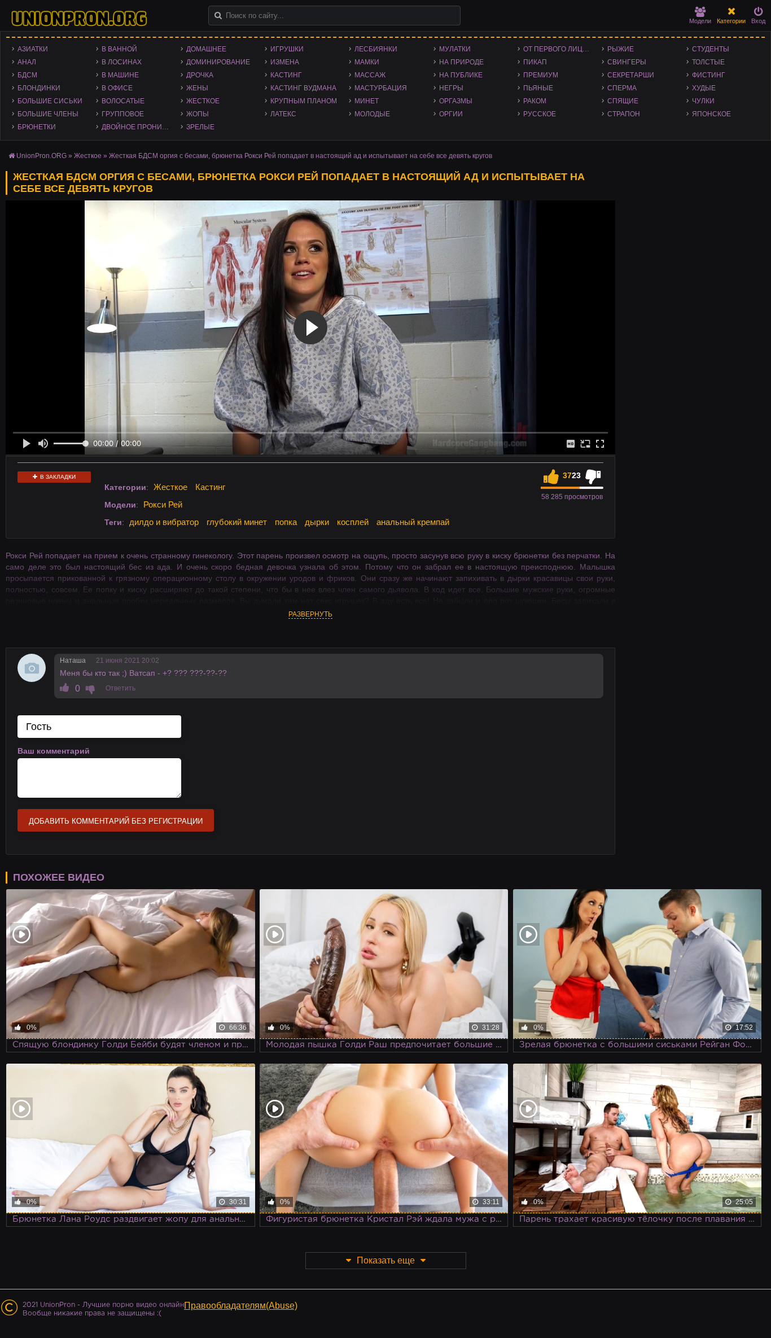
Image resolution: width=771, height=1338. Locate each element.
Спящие (622, 101)
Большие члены (47, 114)
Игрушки (287, 49)
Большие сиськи (49, 101)
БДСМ (27, 75)
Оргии (451, 114)
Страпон (623, 114)
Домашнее (206, 49)
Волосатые (123, 101)
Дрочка (199, 75)
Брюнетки (36, 127)
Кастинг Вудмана (303, 88)
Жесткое (203, 101)
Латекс (283, 114)
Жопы (197, 114)
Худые (704, 88)
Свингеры (626, 62)
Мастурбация (380, 88)
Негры (451, 88)
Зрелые (200, 127)
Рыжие (620, 49)
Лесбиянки (375, 49)
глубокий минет (237, 522)
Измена (284, 62)
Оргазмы (455, 101)
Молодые (372, 114)
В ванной (119, 49)
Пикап (535, 62)
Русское (539, 114)
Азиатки (32, 49)
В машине (120, 75)
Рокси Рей (162, 504)
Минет (366, 101)
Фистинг (708, 75)
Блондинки (38, 88)
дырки (317, 522)
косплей (353, 522)
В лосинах (122, 62)
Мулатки (455, 49)
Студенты (710, 49)
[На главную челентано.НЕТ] (79, 18)
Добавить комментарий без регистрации (116, 821)
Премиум (540, 75)
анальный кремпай (412, 522)
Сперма (622, 88)
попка (286, 522)
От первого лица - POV (559, 49)
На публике (461, 75)
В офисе (117, 88)
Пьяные (538, 88)
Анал (26, 62)
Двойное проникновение (138, 127)
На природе (461, 62)
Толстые (708, 62)
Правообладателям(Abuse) (240, 1305)
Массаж (370, 75)
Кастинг (286, 75)
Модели (700, 21)
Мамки (366, 62)
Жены (197, 88)
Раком (534, 101)
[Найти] (218, 15)
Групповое (123, 114)
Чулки (703, 101)
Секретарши (630, 75)
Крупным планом (303, 101)
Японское (711, 114)
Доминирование (218, 62)
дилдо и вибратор (164, 522)
